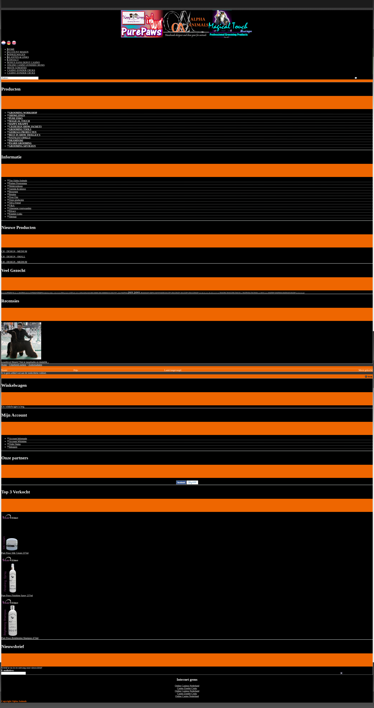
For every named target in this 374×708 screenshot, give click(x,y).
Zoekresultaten (35, 365)
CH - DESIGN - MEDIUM (14, 251)
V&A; (12, 205)
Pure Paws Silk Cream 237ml (14, 553)
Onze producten (16, 200)
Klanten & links (18, 57)
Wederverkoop (16, 186)
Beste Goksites (17, 67)
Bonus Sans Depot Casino (23, 62)
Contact (13, 60)
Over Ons (13, 197)
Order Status (15, 444)
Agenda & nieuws (17, 189)
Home (10, 49)
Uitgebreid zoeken (17, 365)
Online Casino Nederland (187, 696)
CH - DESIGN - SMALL (13, 256)
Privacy (12, 211)
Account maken (17, 52)
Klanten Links (15, 214)
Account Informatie (18, 438)
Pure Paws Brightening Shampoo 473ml (19, 638)
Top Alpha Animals (18, 180)
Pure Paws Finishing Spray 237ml (17, 595)
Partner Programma (18, 183)
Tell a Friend (15, 202)
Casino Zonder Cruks (21, 70)
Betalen (12, 194)
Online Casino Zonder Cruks (26, 65)
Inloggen (13, 447)
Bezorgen (13, 191)
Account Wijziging (17, 441)
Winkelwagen (16, 54)
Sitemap (13, 216)
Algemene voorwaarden (20, 208)
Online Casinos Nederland (187, 685)
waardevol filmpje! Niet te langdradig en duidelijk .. (25, 362)
